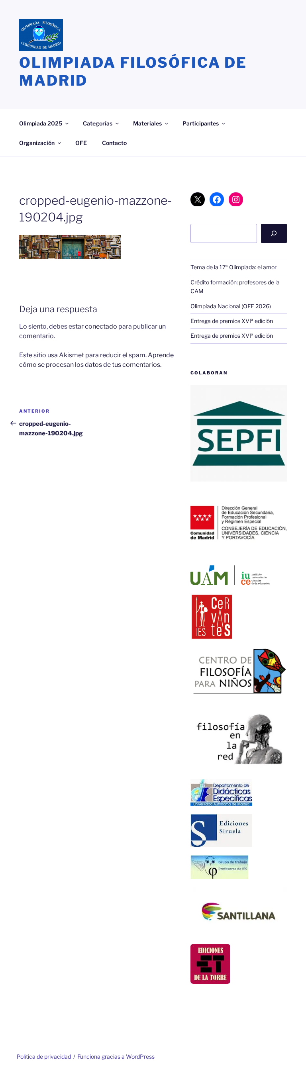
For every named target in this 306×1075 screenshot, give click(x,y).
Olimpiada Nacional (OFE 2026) (230, 306)
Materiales (147, 123)
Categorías (97, 123)
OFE (81, 142)
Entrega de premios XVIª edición (231, 320)
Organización (37, 142)
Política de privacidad (44, 1056)
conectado (101, 326)
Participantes (200, 123)
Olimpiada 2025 (40, 123)
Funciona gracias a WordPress (116, 1056)
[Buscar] (274, 233)
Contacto (114, 142)
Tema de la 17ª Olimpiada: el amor (233, 267)
